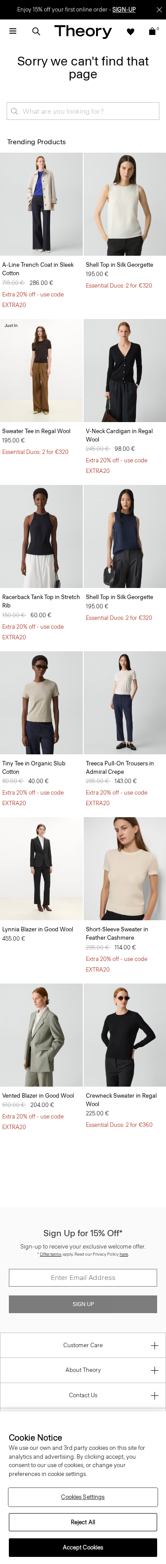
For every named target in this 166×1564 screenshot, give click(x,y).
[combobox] (83, 111)
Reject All (83, 1522)
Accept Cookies (83, 1547)
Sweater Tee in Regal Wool (36, 431)
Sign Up (83, 1304)
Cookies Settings (82, 1497)
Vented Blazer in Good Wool (38, 1095)
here (124, 1254)
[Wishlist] (131, 31)
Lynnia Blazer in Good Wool (37, 929)
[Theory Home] (83, 31)
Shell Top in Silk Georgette (119, 264)
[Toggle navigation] (13, 31)
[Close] (159, 9)
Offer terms (51, 1254)
